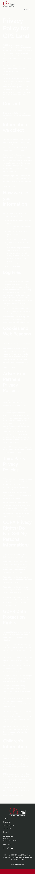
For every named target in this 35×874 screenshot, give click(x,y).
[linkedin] (12, 848)
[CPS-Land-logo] (9, 1)
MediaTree (21, 864)
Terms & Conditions (9, 857)
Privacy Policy (26, 855)
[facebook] (4, 848)
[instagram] (8, 848)
